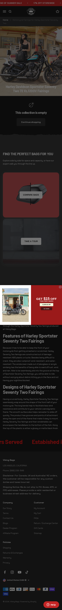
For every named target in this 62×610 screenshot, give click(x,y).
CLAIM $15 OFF (46, 304)
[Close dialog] (60, 287)
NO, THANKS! (46, 308)
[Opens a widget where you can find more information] (51, 605)
